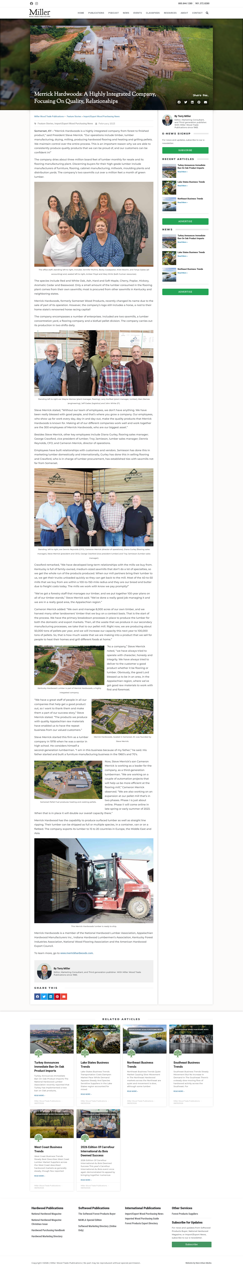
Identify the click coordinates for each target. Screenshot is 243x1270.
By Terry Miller (62, 968)
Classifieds (153, 13)
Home (81, 13)
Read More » (183, 172)
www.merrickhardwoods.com (76, 953)
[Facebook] (31, 3)
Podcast (113, 13)
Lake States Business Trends (191, 182)
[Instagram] (36, 3)
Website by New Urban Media (198, 1263)
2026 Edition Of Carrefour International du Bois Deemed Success (97, 1151)
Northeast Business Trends (190, 198)
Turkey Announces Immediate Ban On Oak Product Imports (191, 166)
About (184, 13)
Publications (96, 13)
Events (137, 13)
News (126, 13)
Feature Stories (74, 116)
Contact (197, 13)
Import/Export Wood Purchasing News (101, 116)
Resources (170, 13)
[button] (207, 13)
